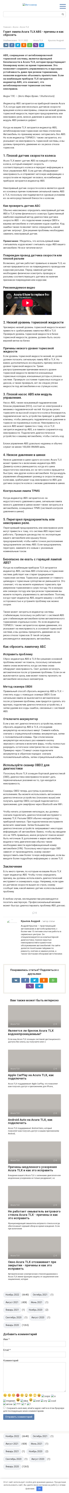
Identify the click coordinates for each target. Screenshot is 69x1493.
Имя (6, 1339)
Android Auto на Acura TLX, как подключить (30, 1121)
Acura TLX (38, 40)
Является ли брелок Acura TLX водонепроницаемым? (31, 1032)
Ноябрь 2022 (12, 1294)
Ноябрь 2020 (35, 1310)
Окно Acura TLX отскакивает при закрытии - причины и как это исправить (32, 1265)
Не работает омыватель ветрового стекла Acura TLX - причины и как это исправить (34, 1215)
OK (39, 1489)
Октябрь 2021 (40, 1294)
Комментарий (10, 1360)
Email (7, 1350)
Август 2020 (37, 1317)
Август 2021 (12, 1302)
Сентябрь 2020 (14, 1317)
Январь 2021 (12, 1310)
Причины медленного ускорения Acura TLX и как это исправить (32, 1168)
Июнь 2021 (36, 1302)
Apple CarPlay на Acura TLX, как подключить (31, 1076)
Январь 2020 (12, 1325)
